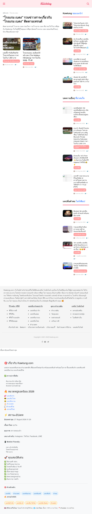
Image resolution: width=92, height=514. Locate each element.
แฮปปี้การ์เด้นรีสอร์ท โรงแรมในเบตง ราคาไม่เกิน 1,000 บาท (11, 55)
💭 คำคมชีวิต (9, 406)
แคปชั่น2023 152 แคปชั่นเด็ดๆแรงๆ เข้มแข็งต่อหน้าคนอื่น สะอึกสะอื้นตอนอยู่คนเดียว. (81, 112)
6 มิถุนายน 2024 (79, 72)
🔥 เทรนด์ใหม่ (9, 409)
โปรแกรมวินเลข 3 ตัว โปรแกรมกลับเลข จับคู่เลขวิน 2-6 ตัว (81, 25)
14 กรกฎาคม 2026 (80, 54)
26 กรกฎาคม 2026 (80, 222)
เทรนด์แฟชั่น (77, 310)
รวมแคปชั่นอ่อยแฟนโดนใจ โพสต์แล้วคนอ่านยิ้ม (80, 265)
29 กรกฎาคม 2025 (80, 171)
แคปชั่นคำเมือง (80, 234)
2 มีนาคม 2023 (79, 34)
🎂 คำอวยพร (9, 404)
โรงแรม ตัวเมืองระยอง (80, 146)
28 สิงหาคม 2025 (80, 123)
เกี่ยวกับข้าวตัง (13, 327)
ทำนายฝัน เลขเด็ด (81, 30)
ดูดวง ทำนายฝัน (80, 69)
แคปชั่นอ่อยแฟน (80, 271)
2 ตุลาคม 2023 (79, 193)
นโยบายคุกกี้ (50, 327)
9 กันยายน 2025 (79, 90)
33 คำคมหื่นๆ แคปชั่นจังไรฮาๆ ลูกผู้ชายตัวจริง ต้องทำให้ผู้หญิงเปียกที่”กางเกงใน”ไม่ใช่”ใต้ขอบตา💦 (81, 43)
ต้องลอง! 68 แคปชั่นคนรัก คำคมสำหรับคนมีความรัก (81, 213)
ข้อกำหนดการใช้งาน (64, 327)
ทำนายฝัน (55, 310)
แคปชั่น (77, 51)
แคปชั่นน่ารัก (35, 310)
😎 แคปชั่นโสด (9, 398)
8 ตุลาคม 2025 (79, 274)
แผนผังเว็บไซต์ (78, 327)
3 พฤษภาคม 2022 (80, 151)
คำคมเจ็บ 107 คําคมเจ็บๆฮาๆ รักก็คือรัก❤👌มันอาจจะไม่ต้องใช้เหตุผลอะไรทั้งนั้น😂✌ (81, 160)
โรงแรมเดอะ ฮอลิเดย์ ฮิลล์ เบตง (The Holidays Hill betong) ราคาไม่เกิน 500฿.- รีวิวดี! (31, 56)
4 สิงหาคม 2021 (28, 67)
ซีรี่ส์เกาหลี (13, 310)
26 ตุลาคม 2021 (9, 64)
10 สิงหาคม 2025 (80, 238)
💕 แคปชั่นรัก (9, 396)
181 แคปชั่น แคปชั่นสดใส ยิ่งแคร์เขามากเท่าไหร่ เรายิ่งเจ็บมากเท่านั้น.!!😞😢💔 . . (81, 246)
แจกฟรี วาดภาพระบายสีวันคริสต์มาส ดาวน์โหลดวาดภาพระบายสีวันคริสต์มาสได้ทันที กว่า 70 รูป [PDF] (81, 181)
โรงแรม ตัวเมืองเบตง (11, 61)
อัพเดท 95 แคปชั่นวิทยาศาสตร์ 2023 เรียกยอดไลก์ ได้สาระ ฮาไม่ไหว (81, 80)
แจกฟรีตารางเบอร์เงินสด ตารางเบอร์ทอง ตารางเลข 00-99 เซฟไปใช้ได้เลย (81, 62)
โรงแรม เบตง (28, 63)
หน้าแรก (5, 13)
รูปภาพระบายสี (80, 190)
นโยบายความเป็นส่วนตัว (36, 327)
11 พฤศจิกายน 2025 (80, 256)
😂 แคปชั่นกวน (9, 401)
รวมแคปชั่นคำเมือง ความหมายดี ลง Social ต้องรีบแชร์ (80, 229)
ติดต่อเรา (23, 327)
